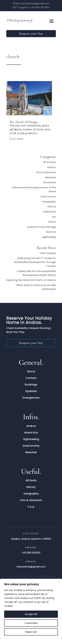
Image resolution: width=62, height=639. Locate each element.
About (31, 371)
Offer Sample (48, 253)
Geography (49, 201)
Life (54, 216)
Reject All (31, 632)
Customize (31, 623)
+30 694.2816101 (31, 552)
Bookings (31, 384)
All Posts (31, 480)
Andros (51, 167)
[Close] (59, 582)
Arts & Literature (46, 172)
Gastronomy (48, 196)
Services (51, 231)
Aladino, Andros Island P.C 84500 (31, 539)
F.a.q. (31, 507)
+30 (39, 7)
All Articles (49, 162)
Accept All (31, 614)
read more (16, 139)
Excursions (49, 182)
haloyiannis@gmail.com (34, 3)
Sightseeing (49, 237)
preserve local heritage (41, 227)
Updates (31, 391)
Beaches (50, 177)
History (51, 206)
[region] (31, 609)
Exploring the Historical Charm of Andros (31, 280)
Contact (31, 378)
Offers (52, 221)
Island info (49, 211)
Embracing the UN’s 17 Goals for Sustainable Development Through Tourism (35, 262)
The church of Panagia (23, 122)
